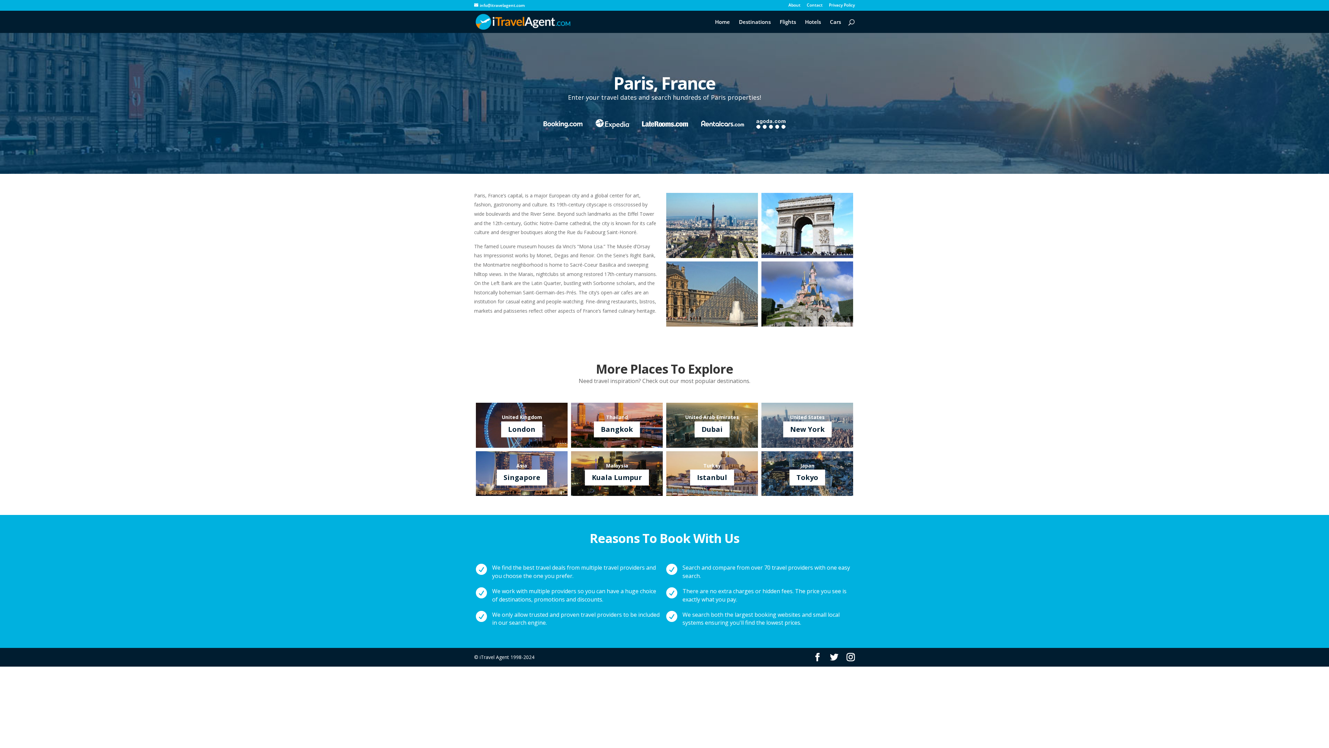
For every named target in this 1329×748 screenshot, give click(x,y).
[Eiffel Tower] (712, 256)
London (521, 429)
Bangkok (617, 429)
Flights (788, 22)
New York (807, 429)
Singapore (522, 477)
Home (722, 22)
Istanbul (712, 477)
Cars (835, 22)
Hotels (813, 22)
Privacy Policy (842, 5)
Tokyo (807, 477)
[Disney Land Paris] (807, 324)
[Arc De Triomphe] (807, 256)
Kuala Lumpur (617, 477)
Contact (815, 5)
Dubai (712, 429)
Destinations (755, 22)
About (794, 5)
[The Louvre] (712, 324)
